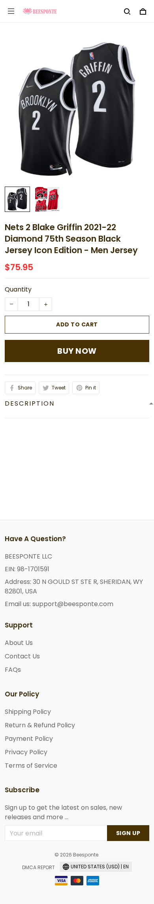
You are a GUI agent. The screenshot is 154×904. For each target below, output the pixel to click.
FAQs (13, 669)
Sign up (128, 833)
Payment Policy (29, 738)
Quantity (18, 289)
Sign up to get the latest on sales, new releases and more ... (63, 812)
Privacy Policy (26, 752)
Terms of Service (31, 765)
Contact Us (22, 656)
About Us (19, 642)
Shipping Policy (28, 711)
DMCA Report (38, 867)
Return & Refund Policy (40, 725)
